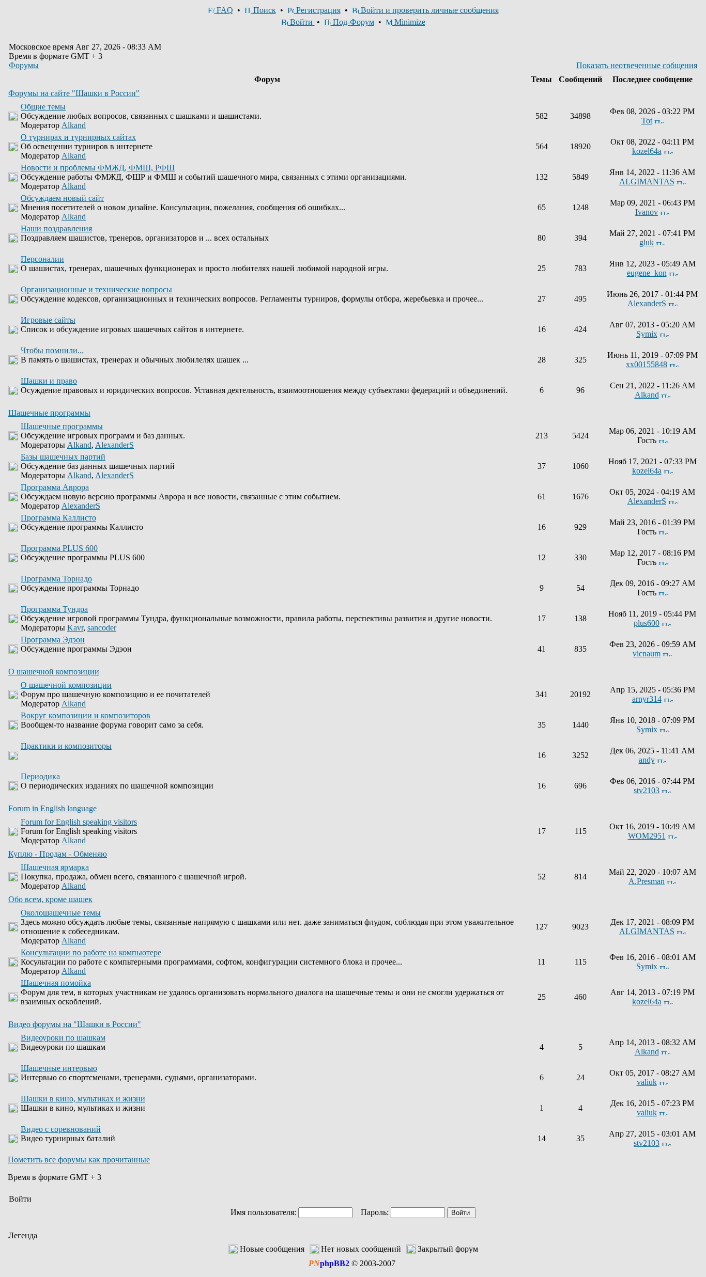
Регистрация (317, 10)
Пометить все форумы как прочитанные (79, 1159)
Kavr (75, 627)
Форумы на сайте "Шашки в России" (74, 93)
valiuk (647, 1082)
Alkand (74, 125)
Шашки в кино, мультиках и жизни (83, 1098)
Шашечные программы (49, 412)
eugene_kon (647, 273)
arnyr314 (647, 699)
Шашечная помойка (56, 983)
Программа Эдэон (53, 639)
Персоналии (42, 259)
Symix (646, 333)
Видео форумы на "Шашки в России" (74, 1024)
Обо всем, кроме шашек (50, 899)
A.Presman (646, 881)
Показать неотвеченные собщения (636, 65)
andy (647, 759)
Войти (301, 22)
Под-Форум (352, 22)
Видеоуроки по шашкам (63, 1037)
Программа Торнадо (56, 578)
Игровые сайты (48, 320)
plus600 (646, 623)
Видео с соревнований (61, 1129)
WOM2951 (647, 835)
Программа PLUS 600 (59, 548)
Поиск (263, 10)
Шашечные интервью (59, 1068)
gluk (646, 242)
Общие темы (43, 106)
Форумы (24, 65)
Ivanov (646, 212)
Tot (646, 120)
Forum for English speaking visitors (79, 821)
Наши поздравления (56, 228)
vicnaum (647, 653)
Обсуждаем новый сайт (62, 198)
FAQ (223, 10)
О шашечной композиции (53, 671)
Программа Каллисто (58, 517)
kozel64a (647, 151)
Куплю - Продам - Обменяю (57, 853)
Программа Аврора (55, 487)
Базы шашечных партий (63, 456)
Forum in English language (52, 808)
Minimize (408, 22)
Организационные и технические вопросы (96, 289)
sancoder (101, 627)
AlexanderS (646, 303)
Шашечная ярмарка (55, 867)
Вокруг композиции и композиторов (85, 715)
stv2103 (646, 790)
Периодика (40, 776)
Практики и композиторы (66, 746)
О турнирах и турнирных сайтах (78, 137)
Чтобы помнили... (52, 350)
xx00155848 (646, 364)
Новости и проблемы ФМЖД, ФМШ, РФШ (98, 167)
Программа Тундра (54, 609)
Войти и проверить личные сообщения (429, 10)
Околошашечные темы (61, 912)
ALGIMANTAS (646, 181)
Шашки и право (49, 380)
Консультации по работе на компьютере (91, 952)
